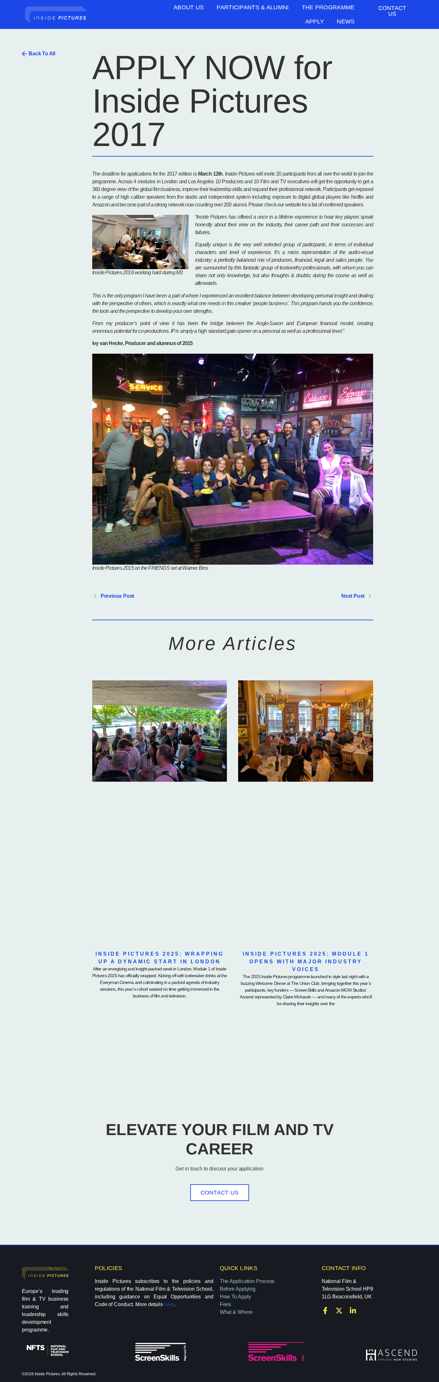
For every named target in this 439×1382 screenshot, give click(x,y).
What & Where (236, 1312)
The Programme (328, 7)
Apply (314, 21)
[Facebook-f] (325, 1310)
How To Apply (235, 1296)
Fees (225, 1304)
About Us (189, 7)
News (345, 21)
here (169, 1304)
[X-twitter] (339, 1310)
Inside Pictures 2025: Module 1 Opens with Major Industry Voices (306, 961)
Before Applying (238, 1289)
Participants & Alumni (253, 7)
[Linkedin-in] (352, 1310)
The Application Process (247, 1281)
